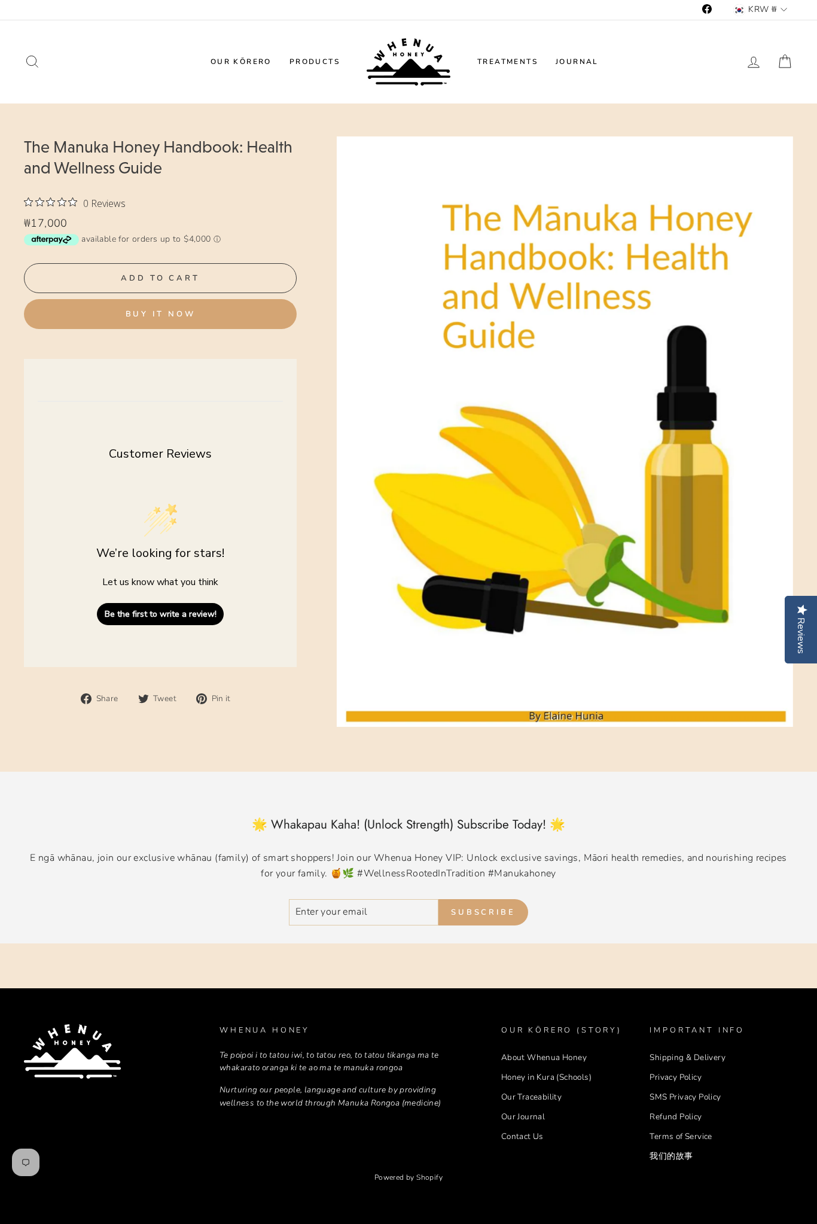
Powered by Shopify (408, 1177)
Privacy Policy (676, 1077)
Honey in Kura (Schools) (546, 1077)
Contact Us (522, 1136)
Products (314, 61)
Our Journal (523, 1116)
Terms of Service (681, 1136)
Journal (577, 61)
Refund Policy (676, 1116)
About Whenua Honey (544, 1057)
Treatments (507, 61)
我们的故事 (671, 1156)
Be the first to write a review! (161, 614)
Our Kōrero (241, 61)
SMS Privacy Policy (685, 1097)
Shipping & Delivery (687, 1057)
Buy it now (161, 314)
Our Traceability (531, 1097)
